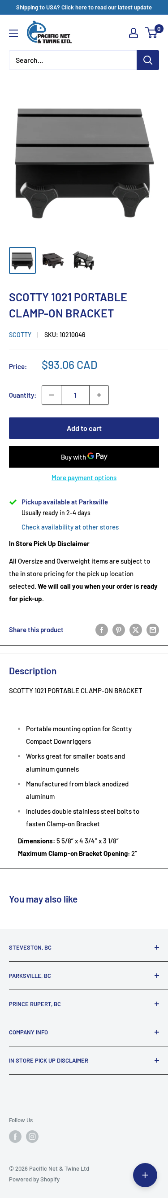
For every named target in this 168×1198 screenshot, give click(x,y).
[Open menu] (13, 33)
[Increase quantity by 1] (99, 395)
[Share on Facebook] (101, 629)
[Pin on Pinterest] (118, 629)
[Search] (148, 60)
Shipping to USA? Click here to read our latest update (84, 7)
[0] (151, 32)
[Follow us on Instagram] (32, 1136)
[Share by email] (152, 629)
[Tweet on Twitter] (135, 629)
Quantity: (22, 395)
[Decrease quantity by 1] (51, 395)
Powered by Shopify (34, 1179)
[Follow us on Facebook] (15, 1136)
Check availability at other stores (70, 527)
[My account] (133, 33)
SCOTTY (20, 335)
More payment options (84, 477)
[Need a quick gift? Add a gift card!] (145, 1175)
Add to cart (84, 428)
